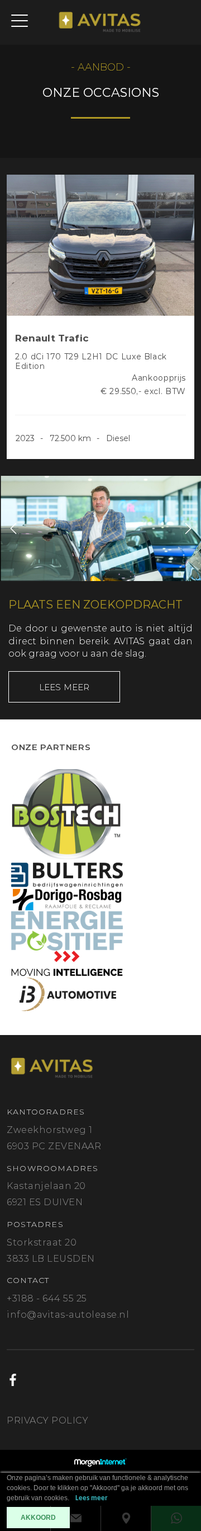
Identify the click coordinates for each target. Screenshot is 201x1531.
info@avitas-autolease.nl (68, 1314)
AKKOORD (38, 1517)
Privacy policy (47, 1420)
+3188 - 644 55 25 (47, 1298)
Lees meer (64, 687)
